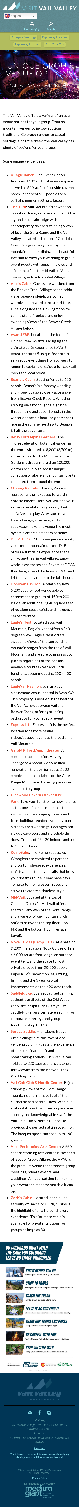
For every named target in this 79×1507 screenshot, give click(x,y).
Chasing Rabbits (24, 488)
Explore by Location (55, 37)
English (15, 16)
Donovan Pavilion (26, 584)
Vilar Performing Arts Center (35, 1146)
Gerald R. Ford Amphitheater (35, 750)
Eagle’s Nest (21, 622)
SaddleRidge (21, 993)
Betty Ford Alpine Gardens (33, 437)
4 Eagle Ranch (22, 175)
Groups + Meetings (23, 37)
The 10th (18, 207)
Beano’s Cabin (23, 379)
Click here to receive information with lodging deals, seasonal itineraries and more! (39, 1456)
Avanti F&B (20, 334)
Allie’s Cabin (21, 283)
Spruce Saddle (23, 1031)
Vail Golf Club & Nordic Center (36, 1082)
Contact (39, 1448)
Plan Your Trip (55, 44)
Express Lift (21, 724)
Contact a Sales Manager (35, 85)
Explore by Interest (27, 44)
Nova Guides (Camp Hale (32, 942)
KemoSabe (20, 852)
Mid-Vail (18, 897)
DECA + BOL (21, 539)
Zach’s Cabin (21, 1197)
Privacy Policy (39, 1478)
